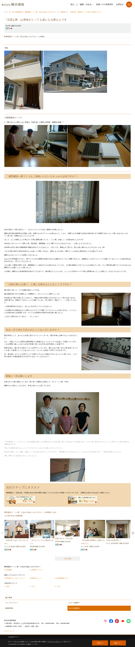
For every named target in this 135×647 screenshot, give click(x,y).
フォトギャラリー (11, 602)
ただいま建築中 (74, 602)
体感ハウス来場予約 (104, 4)
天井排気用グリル (62, 578)
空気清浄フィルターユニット (15, 578)
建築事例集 (9, 608)
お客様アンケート (37, 570)
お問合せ (120, 4)
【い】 (33, 586)
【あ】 (8, 586)
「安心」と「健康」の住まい (81, 4)
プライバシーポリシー (54, 642)
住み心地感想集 (74, 608)
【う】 (58, 586)
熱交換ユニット (36, 578)
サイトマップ (10, 631)
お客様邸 (9, 570)
